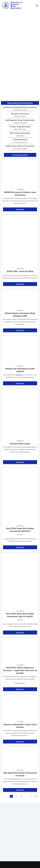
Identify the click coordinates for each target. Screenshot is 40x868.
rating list (19, 375)
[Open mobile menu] (37, 5)
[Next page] (35, 796)
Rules (20, 839)
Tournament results (20, 850)
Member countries (20, 837)
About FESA (20, 832)
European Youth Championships (20, 855)
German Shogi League (20, 443)
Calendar (20, 848)
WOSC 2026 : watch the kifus (20, 271)
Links (20, 835)
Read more (20, 209)
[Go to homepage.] (12, 5)
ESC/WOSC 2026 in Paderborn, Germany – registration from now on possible (20, 670)
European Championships (20, 853)
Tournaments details (20, 155)
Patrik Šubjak (26, 864)
